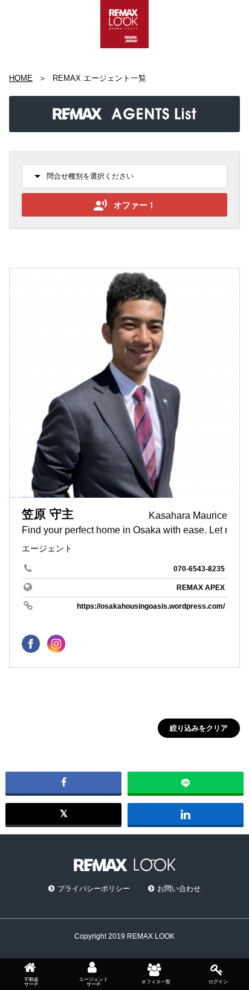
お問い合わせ (179, 888)
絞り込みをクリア (199, 728)
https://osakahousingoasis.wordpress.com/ (151, 606)
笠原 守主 (48, 514)
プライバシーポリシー (93, 888)
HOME (21, 78)
